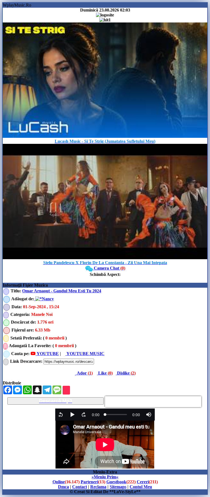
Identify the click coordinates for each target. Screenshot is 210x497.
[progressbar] (95, 415)
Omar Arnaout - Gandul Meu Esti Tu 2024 (61, 291)
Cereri (143, 481)
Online (58, 481)
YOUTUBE (47, 353)
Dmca (63, 486)
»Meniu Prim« (105, 477)
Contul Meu (141, 486)
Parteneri (89, 481)
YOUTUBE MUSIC (84, 353)
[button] (60, 415)
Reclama (98, 486)
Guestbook (116, 481)
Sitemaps (118, 486)
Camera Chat (109, 268)
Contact (79, 486)
